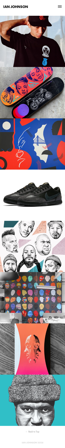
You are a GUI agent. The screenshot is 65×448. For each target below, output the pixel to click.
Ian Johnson (15, 6)
